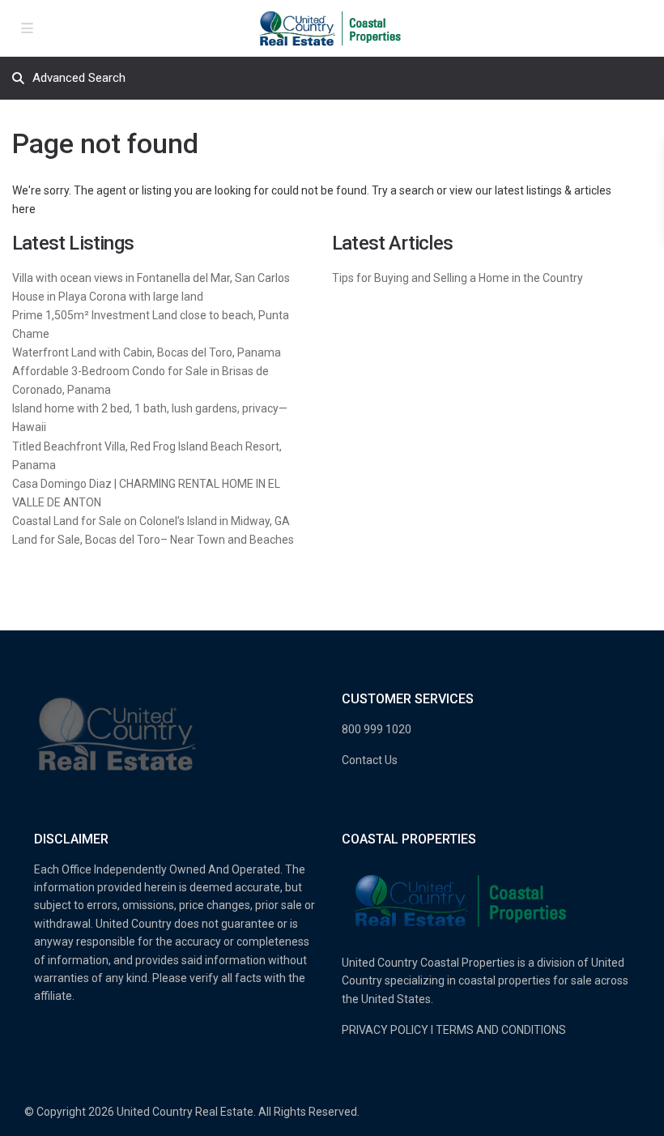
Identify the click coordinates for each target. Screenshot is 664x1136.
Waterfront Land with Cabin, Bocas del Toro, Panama (146, 352)
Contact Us (370, 760)
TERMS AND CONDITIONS (501, 1029)
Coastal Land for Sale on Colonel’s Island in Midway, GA (151, 521)
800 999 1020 (376, 729)
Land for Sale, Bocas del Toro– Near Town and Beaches (153, 539)
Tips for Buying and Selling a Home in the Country (457, 277)
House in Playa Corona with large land (107, 296)
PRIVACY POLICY (385, 1029)
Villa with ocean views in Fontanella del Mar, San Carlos (151, 277)
